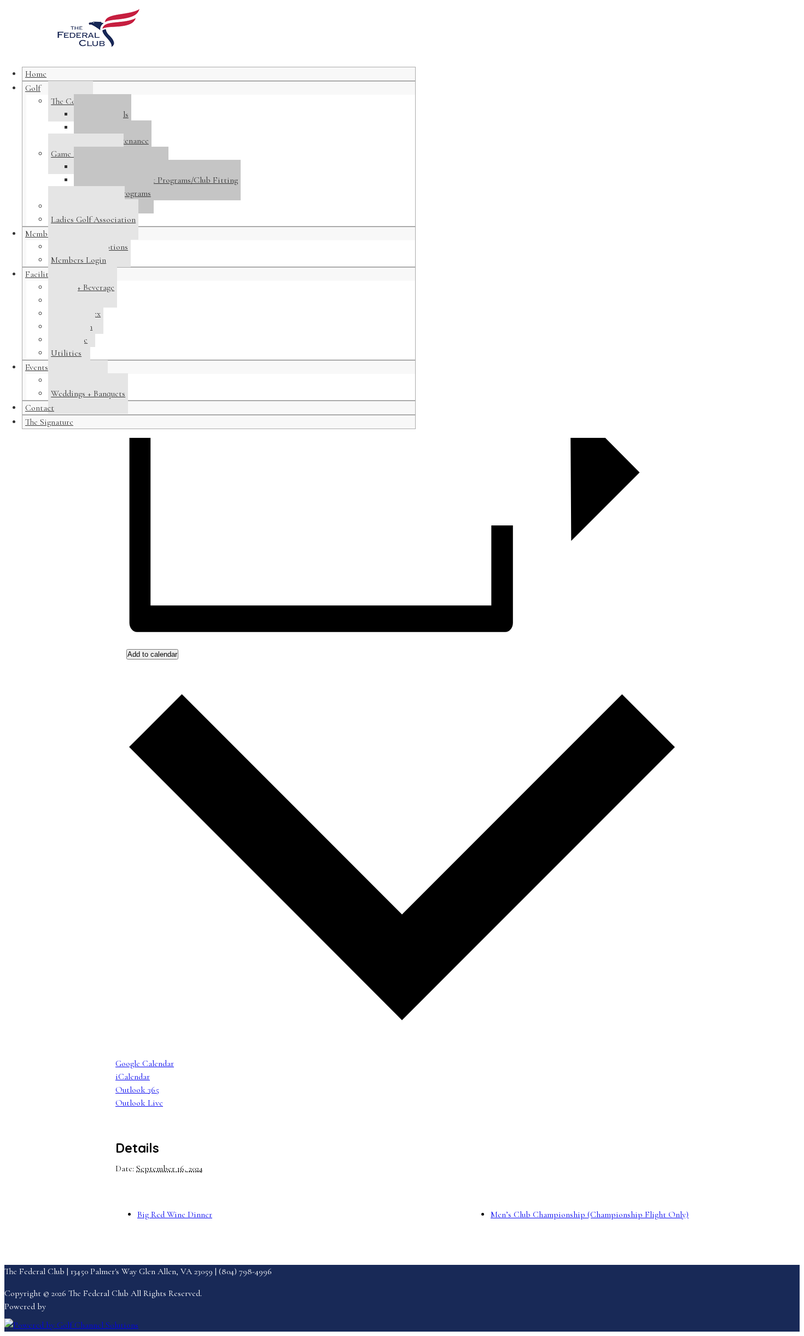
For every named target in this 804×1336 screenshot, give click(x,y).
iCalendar (132, 1076)
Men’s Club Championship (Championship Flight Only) (590, 1214)
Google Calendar (144, 1063)
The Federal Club (98, 33)
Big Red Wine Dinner (174, 1214)
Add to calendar (152, 654)
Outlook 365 (137, 1089)
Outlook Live (139, 1102)
